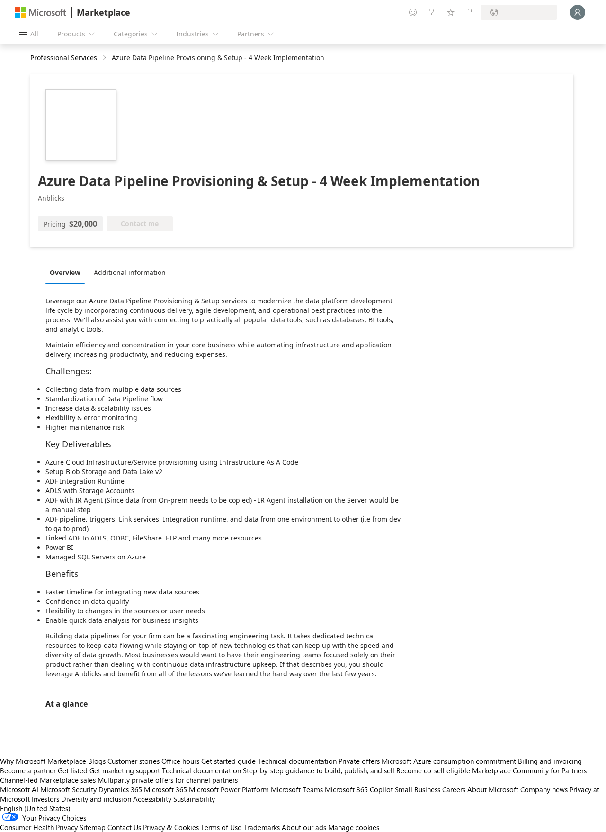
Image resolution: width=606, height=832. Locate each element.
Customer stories (133, 761)
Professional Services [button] (63, 57)
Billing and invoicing (550, 761)
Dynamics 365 (120, 789)
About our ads (304, 827)
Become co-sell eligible (433, 770)
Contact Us (124, 827)
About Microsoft (492, 789)
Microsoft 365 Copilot (359, 789)
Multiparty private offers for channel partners (168, 780)
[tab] (67, 272)
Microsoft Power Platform (229, 789)
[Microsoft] (40, 12)
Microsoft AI (19, 789)
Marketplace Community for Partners (529, 770)
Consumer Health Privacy (39, 827)
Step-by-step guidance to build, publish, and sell (318, 770)
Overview (65, 272)
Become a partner (28, 770)
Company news (544, 789)
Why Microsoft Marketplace (43, 761)
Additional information (130, 272)
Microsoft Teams (297, 789)
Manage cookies (353, 827)
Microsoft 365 (165, 789)
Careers (453, 789)
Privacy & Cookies (171, 827)
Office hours (180, 761)
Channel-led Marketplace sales (48, 780)
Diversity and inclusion (96, 799)
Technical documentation (297, 761)
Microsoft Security (68, 789)
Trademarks (261, 827)
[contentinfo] (105, 58)
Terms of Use (221, 827)
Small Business (417, 789)
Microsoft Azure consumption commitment (450, 761)
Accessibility (152, 799)
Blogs (97, 761)
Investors (45, 799)
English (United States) (35, 808)
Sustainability (194, 799)
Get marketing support (124, 770)
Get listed (73, 770)
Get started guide (228, 761)
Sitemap (93, 827)
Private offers (359, 761)
